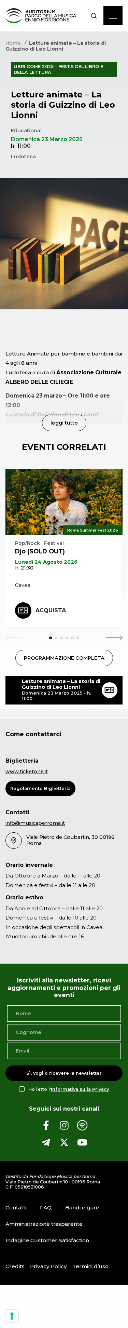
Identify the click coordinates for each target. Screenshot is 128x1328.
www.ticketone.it (26, 771)
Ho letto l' (68, 1089)
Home (12, 43)
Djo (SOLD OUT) (40, 551)
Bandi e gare (82, 1207)
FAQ (46, 1207)
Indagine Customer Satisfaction (47, 1240)
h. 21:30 (24, 568)
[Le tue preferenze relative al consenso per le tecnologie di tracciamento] (11, 1316)
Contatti (15, 1207)
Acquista (50, 610)
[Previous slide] (13, 637)
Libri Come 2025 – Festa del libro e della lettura (58, 69)
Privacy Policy (48, 1266)
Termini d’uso (90, 1266)
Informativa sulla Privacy (80, 1089)
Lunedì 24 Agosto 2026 (46, 562)
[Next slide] (114, 637)
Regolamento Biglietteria (40, 788)
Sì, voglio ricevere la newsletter (64, 1073)
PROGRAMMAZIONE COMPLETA (64, 658)
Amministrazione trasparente (44, 1224)
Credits (15, 1266)
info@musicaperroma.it (35, 823)
